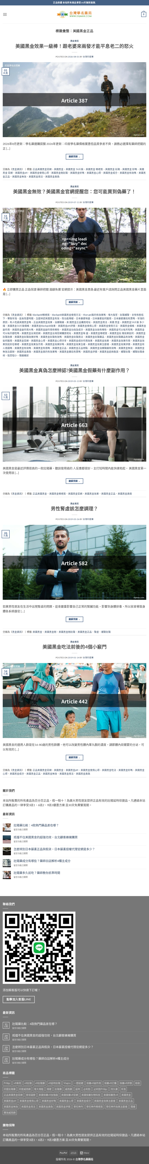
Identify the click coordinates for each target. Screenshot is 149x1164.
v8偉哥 (17, 1083)
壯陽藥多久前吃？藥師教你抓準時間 (37, 872)
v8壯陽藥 (40, 1083)
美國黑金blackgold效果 (44, 325)
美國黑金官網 (22, 340)
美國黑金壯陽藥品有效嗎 (120, 336)
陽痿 (133, 1106)
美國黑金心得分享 (57, 340)
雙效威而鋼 (10, 1112)
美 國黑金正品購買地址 (79, 322)
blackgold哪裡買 (41, 314)
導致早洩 (12, 318)
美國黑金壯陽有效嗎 (51, 336)
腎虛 (96, 631)
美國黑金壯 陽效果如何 (122, 333)
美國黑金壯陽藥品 (94, 336)
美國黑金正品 (59, 348)
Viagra (67, 1083)
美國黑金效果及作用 (32, 344)
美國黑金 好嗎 (129, 169)
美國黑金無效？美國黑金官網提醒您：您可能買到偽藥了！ (74, 191)
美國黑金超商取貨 (109, 351)
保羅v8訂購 (110, 1083)
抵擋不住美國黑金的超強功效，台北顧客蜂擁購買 (46, 837)
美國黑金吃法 (109, 770)
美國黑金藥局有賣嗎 (70, 351)
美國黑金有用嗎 (41, 348)
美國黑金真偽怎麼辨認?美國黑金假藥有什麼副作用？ (74, 370)
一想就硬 (78, 1083)
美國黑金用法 (36, 176)
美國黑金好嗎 (77, 172)
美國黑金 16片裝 (74, 169)
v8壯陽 (28, 1083)
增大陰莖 (113, 314)
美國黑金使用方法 (108, 325)
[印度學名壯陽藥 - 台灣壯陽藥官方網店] (74, 14)
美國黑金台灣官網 (31, 333)
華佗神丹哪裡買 (94, 1106)
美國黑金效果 (102, 340)
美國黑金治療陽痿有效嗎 (103, 348)
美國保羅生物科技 (90, 1094)
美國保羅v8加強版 (48, 1094)
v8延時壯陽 (54, 1083)
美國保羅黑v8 (111, 1094)
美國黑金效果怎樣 (76, 344)
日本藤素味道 (83, 318)
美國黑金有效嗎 (128, 172)
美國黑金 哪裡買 (94, 169)
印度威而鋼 (25, 1089)
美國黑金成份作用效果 (80, 340)
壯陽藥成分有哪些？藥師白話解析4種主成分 (42, 860)
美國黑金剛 (50, 631)
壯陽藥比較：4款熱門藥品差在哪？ (36, 825)
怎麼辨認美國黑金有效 (47, 318)
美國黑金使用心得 (39, 172)
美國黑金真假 (125, 493)
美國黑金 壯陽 (112, 169)
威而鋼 (68, 1089)
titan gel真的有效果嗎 (94, 314)
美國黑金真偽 (52, 176)
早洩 (123, 1089)
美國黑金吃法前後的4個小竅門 (75, 646)
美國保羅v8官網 (69, 1094)
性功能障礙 (68, 318)
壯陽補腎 (124, 314)
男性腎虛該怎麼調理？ (74, 508)
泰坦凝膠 (30, 1094)
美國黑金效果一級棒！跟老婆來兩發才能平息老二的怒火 (74, 46)
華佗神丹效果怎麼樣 (116, 1106)
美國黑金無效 (19, 176)
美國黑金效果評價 (120, 344)
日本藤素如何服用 (101, 318)
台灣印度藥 (88, 56)
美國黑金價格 (127, 325)
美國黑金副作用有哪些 (47, 329)
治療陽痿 (59, 322)
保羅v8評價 (126, 1083)
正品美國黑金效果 (42, 322)
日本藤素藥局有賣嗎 (124, 318)
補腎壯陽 (125, 351)
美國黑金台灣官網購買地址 (57, 333)
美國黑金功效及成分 (72, 329)
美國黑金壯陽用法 (73, 336)
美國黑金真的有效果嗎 (45, 351)
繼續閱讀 (74, 156)
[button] (5, 14)
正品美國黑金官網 (42, 169)
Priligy (7, 1083)
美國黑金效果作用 (120, 340)
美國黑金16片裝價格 (18, 325)
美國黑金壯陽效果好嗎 (26, 336)
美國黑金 (58, 169)
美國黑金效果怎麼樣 (98, 344)
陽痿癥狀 (24, 355)
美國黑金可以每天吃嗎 (121, 329)
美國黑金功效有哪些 (96, 329)
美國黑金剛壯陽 (59, 172)
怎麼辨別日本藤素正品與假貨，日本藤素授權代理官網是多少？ (54, 849)
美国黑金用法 (100, 322)
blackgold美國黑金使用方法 (66, 314)
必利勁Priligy (100, 1089)
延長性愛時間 (26, 318)
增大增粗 (38, 1089)
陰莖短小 (12, 355)
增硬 (49, 1089)
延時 (77, 1089)
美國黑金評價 (90, 351)
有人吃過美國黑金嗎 (20, 322)
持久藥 (114, 1089)
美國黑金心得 (94, 172)
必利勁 (86, 1089)
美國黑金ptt (21, 172)
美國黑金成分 (110, 172)
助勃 (137, 1083)
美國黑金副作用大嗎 (22, 329)
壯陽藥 (58, 1089)
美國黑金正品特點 (78, 348)
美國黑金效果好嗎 (54, 344)
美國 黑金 (115, 322)
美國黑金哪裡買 (99, 333)
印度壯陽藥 (10, 1089)
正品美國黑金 (40, 493)
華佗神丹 (78, 1106)
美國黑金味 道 (81, 333)
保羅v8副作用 (93, 1083)
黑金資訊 (74, 41)
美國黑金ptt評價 (66, 325)
